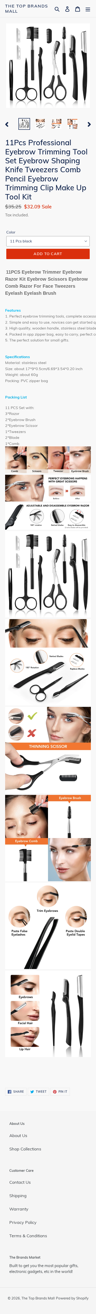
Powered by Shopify (72, 1298)
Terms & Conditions (28, 1235)
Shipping (18, 1195)
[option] (24, 124)
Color (10, 232)
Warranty (18, 1209)
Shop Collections (25, 1149)
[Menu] (88, 8)
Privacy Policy (23, 1222)
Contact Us (20, 1182)
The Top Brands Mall (26, 9)
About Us (18, 1135)
